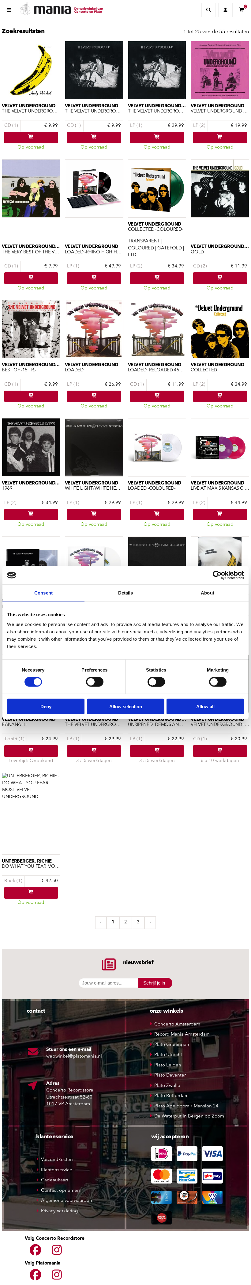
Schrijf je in (154, 982)
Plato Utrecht (168, 1055)
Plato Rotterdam (171, 1096)
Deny (45, 706)
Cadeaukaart (54, 1180)
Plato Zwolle (167, 1086)
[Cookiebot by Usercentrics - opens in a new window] (217, 575)
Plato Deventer (170, 1075)
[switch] (94, 682)
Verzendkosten (57, 1160)
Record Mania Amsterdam (182, 1034)
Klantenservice (56, 1170)
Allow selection (125, 706)
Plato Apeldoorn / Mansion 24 (186, 1106)
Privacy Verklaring (59, 1211)
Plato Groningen (171, 1045)
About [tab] (207, 592)
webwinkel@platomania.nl (74, 1056)
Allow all (205, 706)
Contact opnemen (60, 1190)
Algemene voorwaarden (66, 1200)
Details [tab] (125, 592)
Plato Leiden (167, 1065)
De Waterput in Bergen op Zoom (189, 1116)
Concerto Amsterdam (177, 1024)
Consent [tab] (43, 592)
